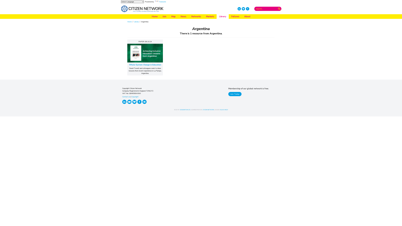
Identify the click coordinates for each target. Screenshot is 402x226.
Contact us (126, 97)
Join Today (234, 94)
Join (164, 16)
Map (173, 16)
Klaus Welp (224, 110)
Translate (162, 2)
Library (222, 16)
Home (155, 16)
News (183, 16)
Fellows (235, 16)
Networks (196, 16)
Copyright (135, 97)
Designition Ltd (185, 110)
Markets (210, 16)
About (247, 16)
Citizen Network (208, 110)
